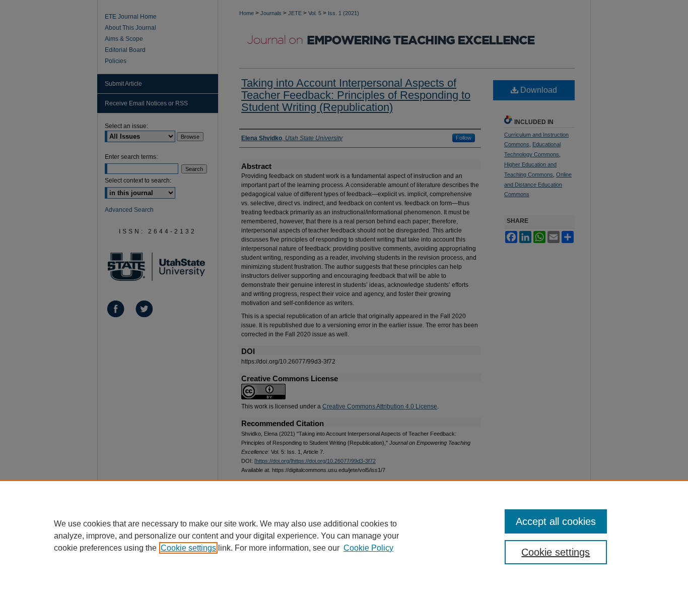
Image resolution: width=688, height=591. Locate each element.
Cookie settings (188, 548)
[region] (344, 535)
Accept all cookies (556, 521)
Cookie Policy (368, 548)
